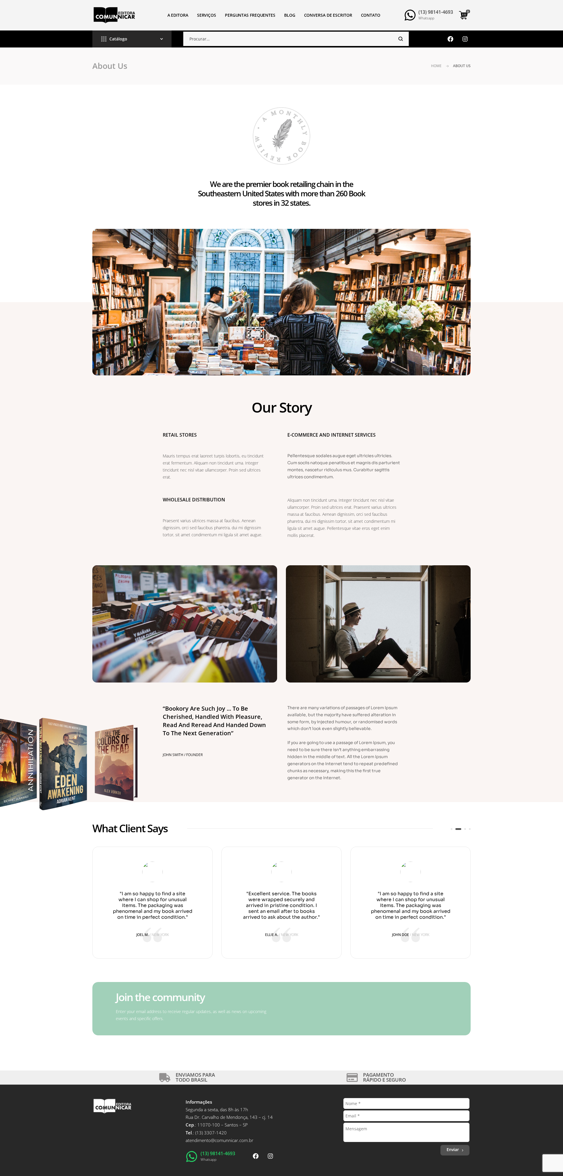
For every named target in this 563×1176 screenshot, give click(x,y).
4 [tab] (470, 829)
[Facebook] (450, 39)
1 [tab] (451, 829)
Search (401, 39)
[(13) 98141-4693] (410, 15)
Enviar (453, 1149)
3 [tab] (463, 829)
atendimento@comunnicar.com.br (219, 1140)
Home (436, 65)
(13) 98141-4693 (435, 12)
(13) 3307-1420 (211, 1133)
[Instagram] (465, 39)
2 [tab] (456, 829)
